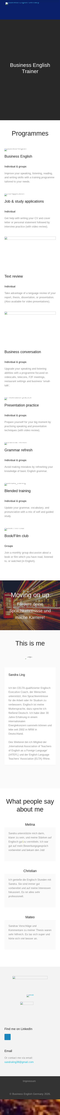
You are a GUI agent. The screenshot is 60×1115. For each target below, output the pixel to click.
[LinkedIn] (7, 1037)
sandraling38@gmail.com (19, 1062)
